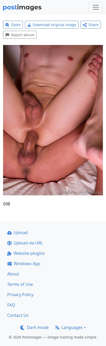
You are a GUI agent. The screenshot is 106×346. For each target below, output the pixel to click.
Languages (72, 327)
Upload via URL (28, 243)
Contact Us (18, 315)
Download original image (54, 24)
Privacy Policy (20, 294)
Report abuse (22, 34)
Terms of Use (20, 284)
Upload (21, 232)
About (13, 274)
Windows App (27, 263)
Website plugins (29, 253)
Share (94, 24)
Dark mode (38, 327)
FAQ (11, 305)
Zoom (16, 24)
